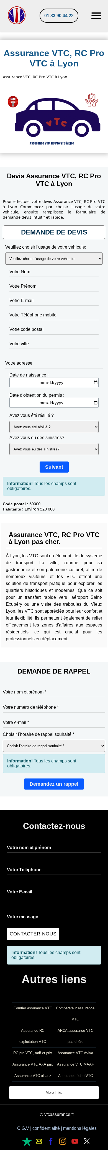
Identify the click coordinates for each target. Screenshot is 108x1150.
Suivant (54, 467)
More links (54, 1092)
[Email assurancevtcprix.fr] (27, 1141)
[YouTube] (75, 1141)
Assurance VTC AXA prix (32, 1064)
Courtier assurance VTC (33, 1008)
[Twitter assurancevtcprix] (87, 1141)
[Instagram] (63, 1141)
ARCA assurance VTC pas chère (75, 1036)
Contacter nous (33, 934)
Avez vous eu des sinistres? (36, 437)
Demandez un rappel (54, 784)
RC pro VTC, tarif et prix (32, 1053)
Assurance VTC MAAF (75, 1064)
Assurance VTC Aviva (75, 1053)
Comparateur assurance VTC (75, 1013)
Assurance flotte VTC (75, 1076)
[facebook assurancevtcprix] (51, 1141)
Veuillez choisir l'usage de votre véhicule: (45, 247)
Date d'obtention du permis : (36, 395)
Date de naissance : (28, 375)
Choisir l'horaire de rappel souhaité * (38, 734)
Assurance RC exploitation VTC (32, 1036)
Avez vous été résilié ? (31, 415)
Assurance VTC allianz (32, 1076)
